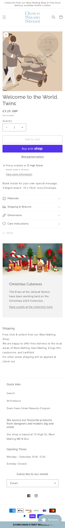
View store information (19, 174)
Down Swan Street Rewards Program (28, 408)
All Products (14, 400)
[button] (32, 524)
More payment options (32, 156)
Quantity (7, 121)
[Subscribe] (54, 483)
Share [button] (9, 232)
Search (11, 393)
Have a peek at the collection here (31, 306)
